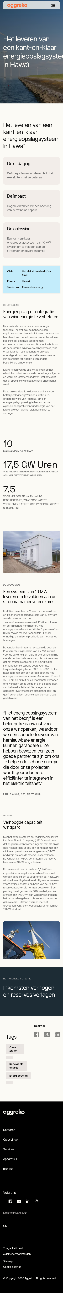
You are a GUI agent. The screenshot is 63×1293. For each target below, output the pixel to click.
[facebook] (36, 1034)
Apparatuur (10, 1159)
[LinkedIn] (57, 1034)
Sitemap (8, 1261)
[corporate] (17, 5)
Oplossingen (11, 1139)
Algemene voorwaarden (17, 1254)
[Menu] (53, 5)
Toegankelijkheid (13, 1248)
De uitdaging (18, 163)
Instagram (36, 1201)
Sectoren (9, 1130)
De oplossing (19, 228)
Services (8, 1149)
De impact (16, 196)
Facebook (10, 1201)
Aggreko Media (18, 1201)
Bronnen (8, 1168)
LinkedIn (27, 1201)
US (5, 1226)
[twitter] (47, 1034)
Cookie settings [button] (12, 1266)
